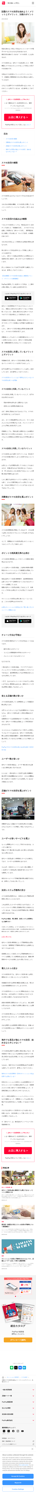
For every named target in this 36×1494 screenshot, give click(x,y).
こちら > (28, 124)
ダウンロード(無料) (18, 1340)
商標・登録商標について (8, 1441)
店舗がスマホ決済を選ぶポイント (16, 146)
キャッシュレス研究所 (13, 1377)
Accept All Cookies (18, 1476)
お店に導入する (6, 937)
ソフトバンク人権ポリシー (9, 1444)
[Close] (32, 1449)
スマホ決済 (24, 1377)
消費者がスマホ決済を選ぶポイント (17, 142)
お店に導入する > (18, 117)
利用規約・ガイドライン (8, 1438)
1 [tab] (15, 1296)
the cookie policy (23, 1465)
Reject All (18, 1482)
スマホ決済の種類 (11, 139)
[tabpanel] (18, 1286)
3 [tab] (20, 1296)
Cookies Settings (18, 1489)
